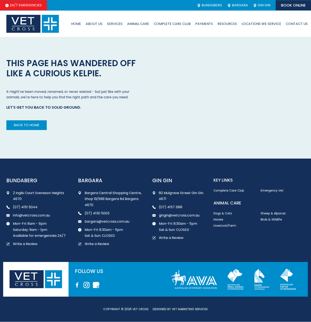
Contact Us (297, 23)
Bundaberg (212, 5)
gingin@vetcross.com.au (179, 215)
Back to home (26, 125)
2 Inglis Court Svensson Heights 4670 (38, 195)
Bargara (240, 5)
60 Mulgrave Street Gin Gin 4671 (181, 195)
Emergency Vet (272, 190)
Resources (227, 23)
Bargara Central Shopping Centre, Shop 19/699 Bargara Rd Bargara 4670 (113, 199)
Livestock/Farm (224, 225)
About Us (94, 23)
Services (114, 23)
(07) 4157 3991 (170, 207)
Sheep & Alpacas (273, 213)
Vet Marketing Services (190, 309)
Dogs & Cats (222, 213)
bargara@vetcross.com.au (107, 221)
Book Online (293, 5)
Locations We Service (261, 23)
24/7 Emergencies (26, 5)
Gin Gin (264, 5)
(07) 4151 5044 (25, 207)
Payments (204, 23)
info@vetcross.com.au (31, 215)
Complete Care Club (172, 23)
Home (76, 23)
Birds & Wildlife (271, 219)
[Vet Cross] (32, 24)
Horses (218, 219)
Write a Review (25, 243)
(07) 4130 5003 (97, 213)
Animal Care (138, 23)
